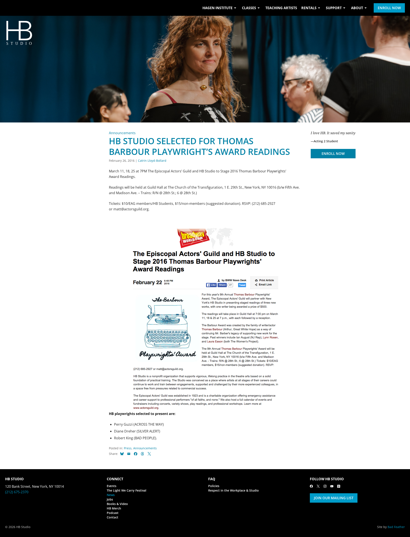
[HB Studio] (9, 8)
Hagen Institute (217, 8)
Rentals (308, 8)
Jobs (110, 499)
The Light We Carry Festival (126, 490)
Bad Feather (396, 527)
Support (334, 8)
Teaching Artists (281, 8)
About (357, 8)
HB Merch (114, 508)
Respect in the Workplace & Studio (233, 490)
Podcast (113, 513)
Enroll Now (389, 8)
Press (128, 448)
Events (111, 486)
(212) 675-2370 (16, 492)
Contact (112, 517)
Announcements (122, 133)
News (111, 495)
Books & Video (117, 504)
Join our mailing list (333, 498)
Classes (249, 8)
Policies (213, 486)
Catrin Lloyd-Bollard (152, 161)
